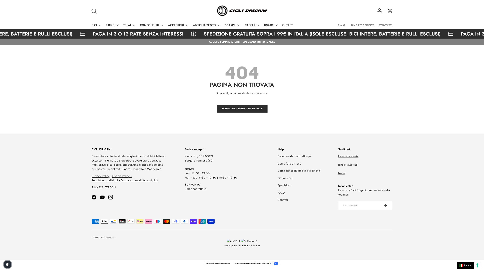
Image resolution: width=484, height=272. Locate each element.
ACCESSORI (176, 25)
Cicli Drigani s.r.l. (108, 237)
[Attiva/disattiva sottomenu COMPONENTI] (162, 25)
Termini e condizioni (105, 180)
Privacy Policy (100, 176)
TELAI (127, 25)
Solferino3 (254, 245)
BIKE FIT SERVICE (362, 25)
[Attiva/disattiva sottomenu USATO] (276, 25)
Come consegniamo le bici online (299, 170)
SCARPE (230, 25)
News (341, 173)
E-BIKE (110, 25)
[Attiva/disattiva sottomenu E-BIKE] (117, 25)
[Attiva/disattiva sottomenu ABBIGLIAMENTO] (218, 25)
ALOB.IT (242, 245)
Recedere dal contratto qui (295, 156)
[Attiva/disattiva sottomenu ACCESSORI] (187, 25)
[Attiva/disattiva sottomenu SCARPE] (238, 25)
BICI (94, 25)
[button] (390, 11)
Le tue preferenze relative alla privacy (251, 263)
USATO (268, 25)
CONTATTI (385, 25)
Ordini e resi (285, 178)
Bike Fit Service (348, 164)
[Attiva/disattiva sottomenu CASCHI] (258, 25)
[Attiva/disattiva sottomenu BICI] (100, 25)
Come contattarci (195, 188)
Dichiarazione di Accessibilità (139, 180)
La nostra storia (348, 156)
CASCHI (250, 25)
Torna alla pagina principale (242, 108)
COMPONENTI (149, 25)
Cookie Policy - (122, 176)
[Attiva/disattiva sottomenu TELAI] (134, 25)
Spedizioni (284, 185)
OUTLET (287, 25)
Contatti (283, 199)
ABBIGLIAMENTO (204, 25)
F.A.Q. (342, 25)
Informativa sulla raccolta (218, 263)
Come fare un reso (289, 163)
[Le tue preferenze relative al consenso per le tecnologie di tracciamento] (477, 265)
